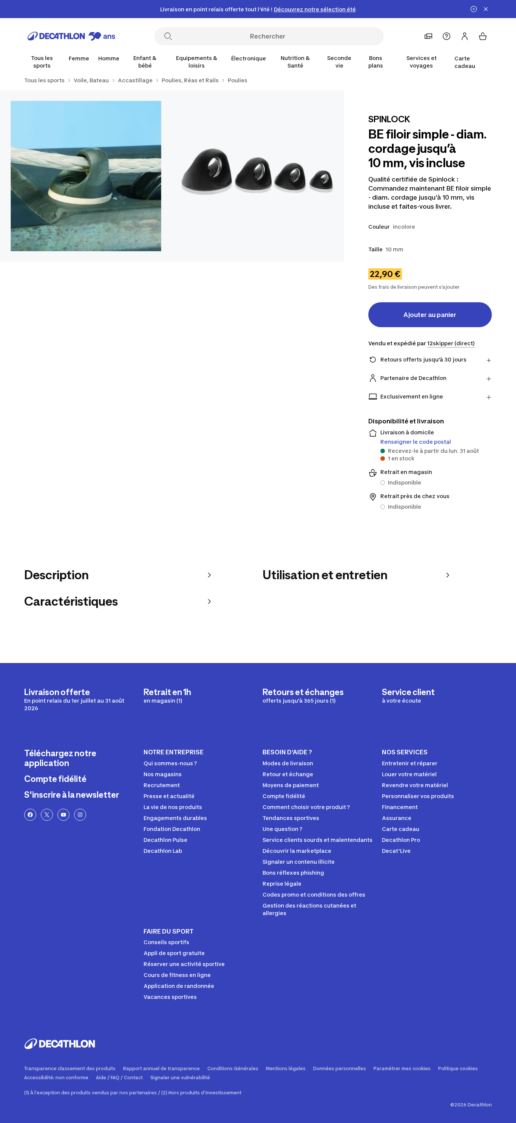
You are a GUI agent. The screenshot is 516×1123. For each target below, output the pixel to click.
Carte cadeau (464, 62)
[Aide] (446, 36)
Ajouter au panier (429, 314)
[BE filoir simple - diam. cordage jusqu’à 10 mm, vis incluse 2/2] (86, 176)
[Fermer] (486, 9)
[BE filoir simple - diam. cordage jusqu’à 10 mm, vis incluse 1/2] (258, 176)
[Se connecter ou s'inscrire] (465, 36)
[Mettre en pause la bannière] (474, 9)
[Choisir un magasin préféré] (428, 36)
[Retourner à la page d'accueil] (71, 36)
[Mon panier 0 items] (483, 36)
